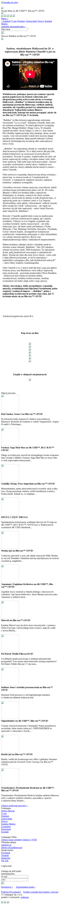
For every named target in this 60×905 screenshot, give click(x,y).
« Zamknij (6, 21)
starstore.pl (6, 845)
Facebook (5, 853)
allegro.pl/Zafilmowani (11, 847)
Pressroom (6, 829)
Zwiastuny (6, 826)
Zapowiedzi (31, 21)
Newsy (41, 21)
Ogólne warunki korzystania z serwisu (40, 892)
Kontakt (5, 832)
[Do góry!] (9, 2)
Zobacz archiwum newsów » (14, 805)
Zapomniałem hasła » (26, 887)
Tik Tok (4, 860)
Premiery (21, 21)
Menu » (4, 18)
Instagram (5, 858)
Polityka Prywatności (11, 892)
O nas (14, 21)
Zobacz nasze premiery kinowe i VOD (19, 839)
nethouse (25, 897)
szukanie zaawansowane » (13, 26)
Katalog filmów (8, 824)
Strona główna (8, 811)
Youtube (5, 855)
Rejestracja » (7, 887)
